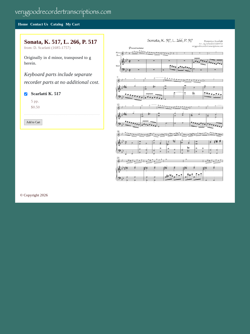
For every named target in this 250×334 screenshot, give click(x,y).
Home (23, 24)
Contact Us (39, 24)
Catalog (57, 24)
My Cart (73, 24)
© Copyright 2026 (34, 195)
